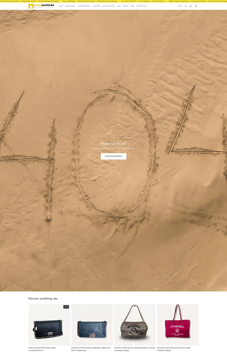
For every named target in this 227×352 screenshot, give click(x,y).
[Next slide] (66, 324)
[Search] (185, 6)
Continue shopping (113, 156)
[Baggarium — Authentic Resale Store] (42, 6)
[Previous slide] (31, 324)
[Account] (190, 6)
